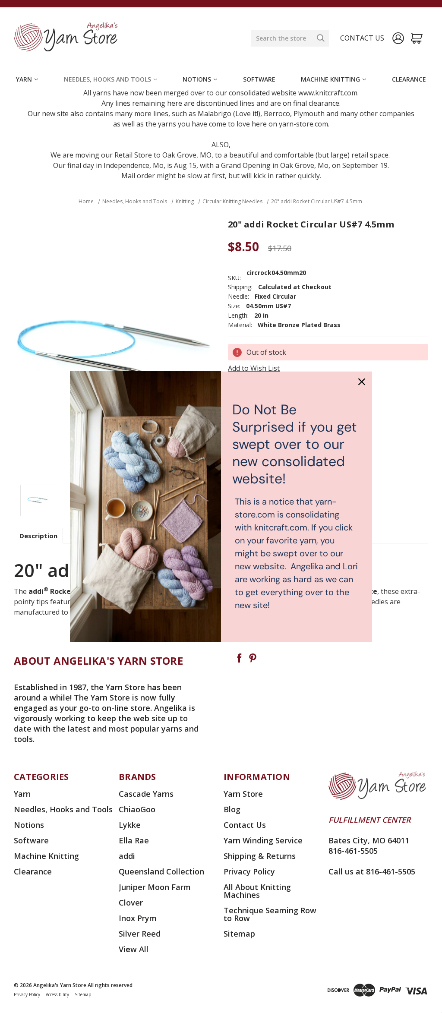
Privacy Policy (249, 871)
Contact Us (245, 825)
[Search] (321, 38)
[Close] (361, 381)
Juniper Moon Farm (155, 887)
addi (127, 856)
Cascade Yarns (146, 794)
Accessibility (57, 994)
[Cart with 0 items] (416, 38)
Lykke (130, 825)
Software (259, 79)
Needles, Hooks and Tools (107, 79)
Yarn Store (243, 794)
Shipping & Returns (260, 856)
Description (38, 535)
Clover (131, 902)
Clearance (409, 79)
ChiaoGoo (137, 809)
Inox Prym (138, 918)
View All (133, 949)
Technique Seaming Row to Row (270, 914)
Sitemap (239, 933)
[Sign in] (398, 38)
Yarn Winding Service (263, 840)
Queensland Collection (161, 871)
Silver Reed (140, 933)
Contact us (362, 38)
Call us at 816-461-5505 (371, 871)
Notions (197, 79)
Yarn (24, 79)
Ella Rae (134, 840)
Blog (232, 809)
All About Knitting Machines (257, 891)
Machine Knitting (330, 79)
